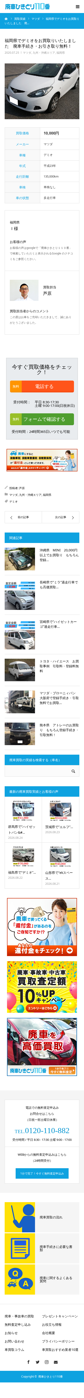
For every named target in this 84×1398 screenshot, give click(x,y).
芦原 (22, 488)
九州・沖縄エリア (44, 53)
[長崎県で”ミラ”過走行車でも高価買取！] (20, 595)
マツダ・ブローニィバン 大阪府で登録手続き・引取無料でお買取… (59, 698)
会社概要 (48, 1333)
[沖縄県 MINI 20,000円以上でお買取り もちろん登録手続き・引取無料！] (20, 559)
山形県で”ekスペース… (59, 875)
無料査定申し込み (18, 1324)
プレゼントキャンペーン (60, 1316)
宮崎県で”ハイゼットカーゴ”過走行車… (58, 624)
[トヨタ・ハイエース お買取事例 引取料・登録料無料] (20, 670)
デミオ (13, 501)
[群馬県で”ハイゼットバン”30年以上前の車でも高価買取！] (23, 810)
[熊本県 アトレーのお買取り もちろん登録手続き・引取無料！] (20, 734)
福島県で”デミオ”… (22, 872)
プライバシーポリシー (58, 1341)
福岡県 (60, 53)
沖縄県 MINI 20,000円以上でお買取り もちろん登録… (59, 555)
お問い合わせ (14, 1341)
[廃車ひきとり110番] (28, 6)
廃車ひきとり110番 (50, 1376)
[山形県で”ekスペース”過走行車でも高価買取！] (60, 856)
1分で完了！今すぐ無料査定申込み (42, 1173)
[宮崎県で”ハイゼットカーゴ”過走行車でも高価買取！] (20, 634)
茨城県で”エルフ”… (59, 827)
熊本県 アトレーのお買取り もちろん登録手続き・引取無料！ (59, 730)
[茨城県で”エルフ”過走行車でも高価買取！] (60, 810)
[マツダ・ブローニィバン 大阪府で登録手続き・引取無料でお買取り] (20, 702)
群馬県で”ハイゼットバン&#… (21, 829)
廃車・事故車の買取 (19, 1316)
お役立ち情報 (52, 1324)
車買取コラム (14, 1349)
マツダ (27, 53)
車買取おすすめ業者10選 (60, 1349)
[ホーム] (6, 18)
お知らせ (11, 1333)
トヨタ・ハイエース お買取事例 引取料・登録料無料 (59, 666)
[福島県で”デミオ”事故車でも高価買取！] (23, 856)
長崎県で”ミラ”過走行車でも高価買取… (59, 584)
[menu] (77, 6)
